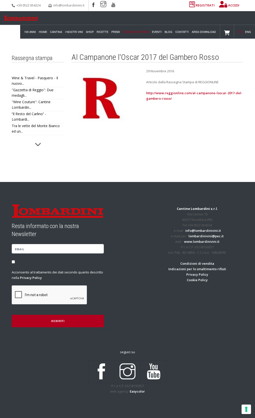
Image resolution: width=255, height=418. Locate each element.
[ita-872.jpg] (101, 97)
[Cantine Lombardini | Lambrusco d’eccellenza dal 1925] (21, 18)
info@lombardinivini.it (68, 5)
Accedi (233, 5)
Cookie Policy (197, 280)
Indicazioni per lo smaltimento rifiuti (197, 269)
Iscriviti (57, 321)
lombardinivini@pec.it (206, 236)
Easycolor (137, 391)
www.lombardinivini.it (201, 241)
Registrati (205, 5)
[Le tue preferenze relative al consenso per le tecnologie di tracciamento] (246, 409)
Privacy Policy (31, 277)
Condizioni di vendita (197, 263)
